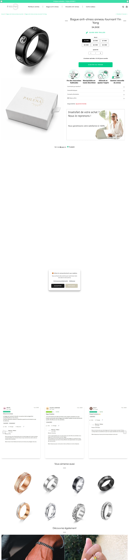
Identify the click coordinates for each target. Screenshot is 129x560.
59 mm (86, 45)
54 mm (95, 41)
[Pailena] (12, 6)
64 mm (104, 45)
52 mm (86, 41)
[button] (1, 1)
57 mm (104, 41)
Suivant (125, 14)
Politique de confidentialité (60, 281)
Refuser (71, 286)
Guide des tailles (97, 32)
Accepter (58, 286)
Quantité (95, 49)
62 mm (95, 45)
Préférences (72, 281)
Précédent (119, 14)
